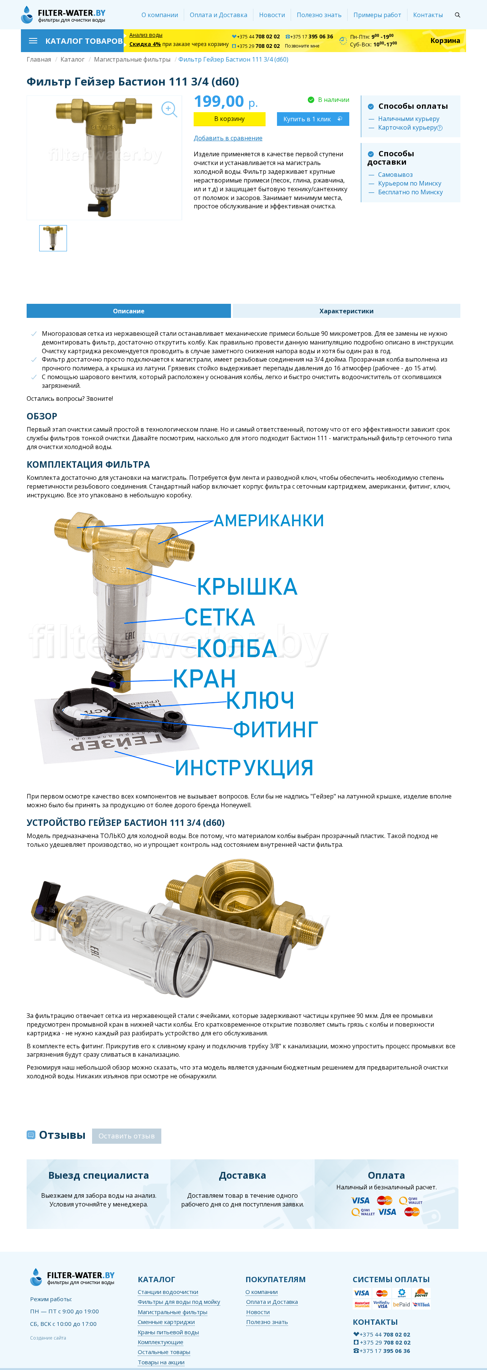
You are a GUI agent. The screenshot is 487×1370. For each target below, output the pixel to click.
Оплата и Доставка (218, 15)
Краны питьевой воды (168, 1332)
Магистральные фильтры (132, 59)
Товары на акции (161, 1362)
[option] (104, 158)
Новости (272, 15)
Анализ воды (145, 34)
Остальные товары (164, 1352)
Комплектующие (160, 1342)
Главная (39, 59)
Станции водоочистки (168, 1291)
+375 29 (258, 46)
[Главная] (63, 14)
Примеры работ (377, 15)
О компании (160, 15)
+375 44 (258, 36)
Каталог (72, 59)
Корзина (445, 40)
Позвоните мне (302, 46)
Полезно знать (319, 15)
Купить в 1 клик (307, 119)
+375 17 (311, 36)
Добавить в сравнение (228, 138)
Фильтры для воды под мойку (179, 1301)
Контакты (428, 15)
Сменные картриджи (166, 1322)
